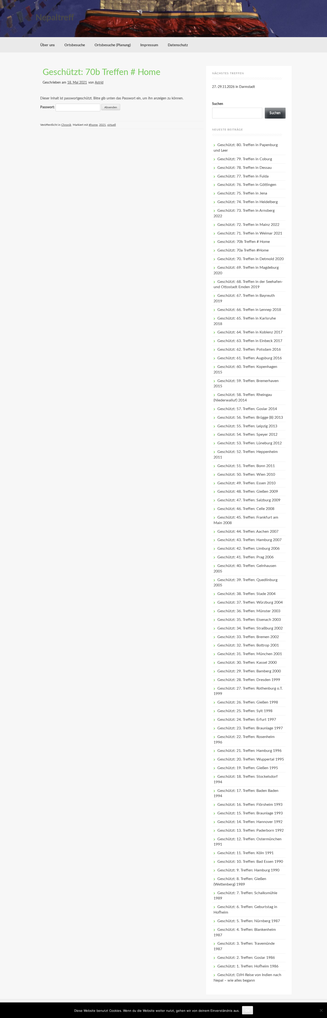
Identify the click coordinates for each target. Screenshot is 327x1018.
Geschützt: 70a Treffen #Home (243, 250)
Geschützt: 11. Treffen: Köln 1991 (245, 853)
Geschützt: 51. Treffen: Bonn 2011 (246, 466)
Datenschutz (178, 45)
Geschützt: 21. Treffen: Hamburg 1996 (249, 751)
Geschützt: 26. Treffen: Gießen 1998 (247, 702)
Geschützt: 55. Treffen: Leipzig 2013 (247, 426)
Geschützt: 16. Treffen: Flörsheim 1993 (249, 804)
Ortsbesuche (74, 45)
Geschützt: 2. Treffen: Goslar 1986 (246, 958)
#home (93, 124)
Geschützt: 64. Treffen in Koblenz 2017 (249, 332)
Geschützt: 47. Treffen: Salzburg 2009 (248, 500)
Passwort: (48, 107)
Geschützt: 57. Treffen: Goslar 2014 (247, 409)
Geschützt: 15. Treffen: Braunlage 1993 (250, 813)
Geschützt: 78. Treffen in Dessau (244, 168)
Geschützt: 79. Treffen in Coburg (244, 159)
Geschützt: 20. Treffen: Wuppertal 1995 (250, 759)
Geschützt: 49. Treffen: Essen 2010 (246, 483)
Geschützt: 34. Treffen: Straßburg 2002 (250, 628)
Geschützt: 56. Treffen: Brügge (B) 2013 (250, 417)
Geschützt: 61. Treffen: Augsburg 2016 (249, 358)
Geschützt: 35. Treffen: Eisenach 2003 (249, 620)
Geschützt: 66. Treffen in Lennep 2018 (249, 310)
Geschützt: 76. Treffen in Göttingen (246, 185)
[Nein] (321, 1010)
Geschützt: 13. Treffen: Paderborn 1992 (250, 830)
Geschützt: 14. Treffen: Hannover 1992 (249, 822)
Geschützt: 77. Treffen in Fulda (243, 176)
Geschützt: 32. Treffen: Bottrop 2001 (248, 645)
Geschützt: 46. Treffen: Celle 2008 (245, 509)
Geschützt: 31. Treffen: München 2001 (249, 654)
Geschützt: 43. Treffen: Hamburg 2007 (249, 540)
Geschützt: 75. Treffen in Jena (242, 193)
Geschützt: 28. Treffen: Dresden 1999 (248, 680)
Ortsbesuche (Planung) (113, 45)
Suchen (217, 104)
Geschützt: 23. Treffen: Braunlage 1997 (250, 728)
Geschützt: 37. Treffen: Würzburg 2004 (250, 602)
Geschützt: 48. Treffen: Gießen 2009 (247, 491)
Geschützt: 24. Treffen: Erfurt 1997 (246, 719)
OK (247, 1010)
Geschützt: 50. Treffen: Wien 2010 (246, 474)
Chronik (66, 124)
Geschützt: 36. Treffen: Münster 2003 (248, 611)
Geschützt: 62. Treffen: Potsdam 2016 (249, 349)
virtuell (111, 124)
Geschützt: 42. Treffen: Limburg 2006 (248, 548)
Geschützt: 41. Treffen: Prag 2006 (245, 557)
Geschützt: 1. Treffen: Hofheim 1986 (247, 966)
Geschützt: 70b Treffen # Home (101, 72)
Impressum (149, 45)
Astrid (99, 82)
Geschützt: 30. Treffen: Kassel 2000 (247, 662)
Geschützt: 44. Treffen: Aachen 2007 (247, 531)
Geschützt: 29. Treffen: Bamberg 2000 (249, 671)
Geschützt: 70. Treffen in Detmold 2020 (250, 259)
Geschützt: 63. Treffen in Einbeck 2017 (249, 341)
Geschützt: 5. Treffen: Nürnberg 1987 (248, 921)
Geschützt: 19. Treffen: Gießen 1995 (247, 768)
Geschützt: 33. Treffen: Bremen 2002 (248, 637)
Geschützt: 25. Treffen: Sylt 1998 (244, 711)
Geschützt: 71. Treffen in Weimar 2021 (249, 233)
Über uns (47, 45)
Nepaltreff (54, 17)
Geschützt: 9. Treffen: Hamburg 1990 (248, 870)
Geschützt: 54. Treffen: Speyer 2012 (247, 434)
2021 (102, 124)
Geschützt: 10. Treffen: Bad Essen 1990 (250, 862)
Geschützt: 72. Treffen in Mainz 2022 (248, 225)
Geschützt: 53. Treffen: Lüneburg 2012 (249, 443)
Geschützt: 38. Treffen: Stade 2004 (246, 594)
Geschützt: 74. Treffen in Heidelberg (247, 202)
